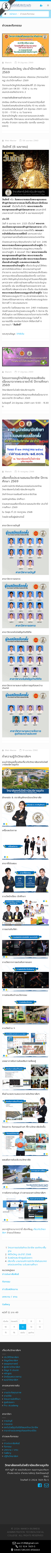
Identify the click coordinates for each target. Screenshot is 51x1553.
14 (40, 1326)
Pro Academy (11, 1405)
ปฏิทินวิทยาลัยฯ (11, 1456)
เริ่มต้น (5, 1321)
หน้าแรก (13, 14)
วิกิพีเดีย (20, 334)
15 (6, 1332)
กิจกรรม (6, 1281)
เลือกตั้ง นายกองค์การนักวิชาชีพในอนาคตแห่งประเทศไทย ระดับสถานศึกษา (27, 1263)
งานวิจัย (7, 1396)
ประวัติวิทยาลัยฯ (11, 1357)
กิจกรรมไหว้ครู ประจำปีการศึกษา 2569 (23, 70)
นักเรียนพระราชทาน (12, 1376)
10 (6, 1326)
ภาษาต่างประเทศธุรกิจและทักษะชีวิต (20, 1430)
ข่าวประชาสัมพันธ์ (10, 1274)
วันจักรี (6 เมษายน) (15, 146)
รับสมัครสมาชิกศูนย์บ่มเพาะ (20, 1258)
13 (31, 1326)
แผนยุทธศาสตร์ (11, 1363)
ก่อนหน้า (14, 1321)
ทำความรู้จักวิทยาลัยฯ (16, 756)
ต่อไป (22, 1332)
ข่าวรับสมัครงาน (10, 1289)
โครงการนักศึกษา (12, 1399)
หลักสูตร (8, 1373)
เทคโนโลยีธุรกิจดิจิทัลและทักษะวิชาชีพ (21, 1427)
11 (14, 1326)
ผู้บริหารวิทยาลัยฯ (12, 1367)
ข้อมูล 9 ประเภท (11, 1370)
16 (14, 1332)
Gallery (6, 1304)
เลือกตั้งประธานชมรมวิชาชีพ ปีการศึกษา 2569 (25, 479)
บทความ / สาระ (9, 1296)
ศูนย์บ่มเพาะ (9, 1402)
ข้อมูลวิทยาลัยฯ (11, 1360)
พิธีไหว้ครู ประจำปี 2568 (19, 1254)
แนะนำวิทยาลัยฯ (11, 1380)
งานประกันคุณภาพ (12, 1392)
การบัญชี (8, 1421)
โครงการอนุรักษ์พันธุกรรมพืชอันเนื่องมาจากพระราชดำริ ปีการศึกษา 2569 (25, 381)
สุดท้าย (31, 1332)
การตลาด (8, 1424)
